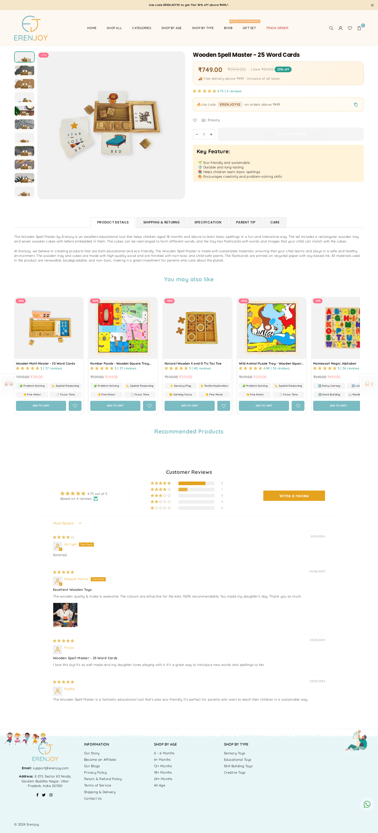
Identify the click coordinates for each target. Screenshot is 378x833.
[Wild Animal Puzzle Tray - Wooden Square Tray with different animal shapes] (271, 328)
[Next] (178, 125)
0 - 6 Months (164, 753)
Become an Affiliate (100, 759)
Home (91, 28)
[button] (359, 28)
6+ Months (162, 759)
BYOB (230, 25)
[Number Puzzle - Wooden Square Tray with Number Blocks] (123, 328)
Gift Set (249, 28)
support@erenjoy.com (50, 768)
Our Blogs (92, 766)
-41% (318, 301)
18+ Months (163, 772)
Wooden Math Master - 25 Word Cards (45, 363)
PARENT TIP (246, 222)
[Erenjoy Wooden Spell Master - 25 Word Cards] (24, 61)
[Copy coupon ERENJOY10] (356, 105)
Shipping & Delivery (99, 792)
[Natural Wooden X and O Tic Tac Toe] (197, 328)
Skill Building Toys (238, 766)
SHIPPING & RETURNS (161, 222)
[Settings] (340, 28)
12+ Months (163, 766)
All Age (159, 785)
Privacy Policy (95, 772)
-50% (95, 301)
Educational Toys (237, 759)
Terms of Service (97, 785)
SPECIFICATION (207, 222)
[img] (63, 537)
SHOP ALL (114, 28)
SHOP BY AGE (171, 28)
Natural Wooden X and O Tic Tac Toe (193, 363)
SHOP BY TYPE (203, 28)
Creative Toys (234, 772)
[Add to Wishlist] (75, 406)
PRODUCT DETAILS (113, 222)
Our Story (91, 753)
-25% (43, 55)
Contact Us (93, 798)
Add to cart (45, 404)
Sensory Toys (234, 753)
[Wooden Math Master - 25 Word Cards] (48, 328)
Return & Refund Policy (103, 779)
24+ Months (163, 779)
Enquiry (213, 120)
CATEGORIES (141, 28)
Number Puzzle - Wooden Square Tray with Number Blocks (119, 363)
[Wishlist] (350, 28)
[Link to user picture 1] (65, 615)
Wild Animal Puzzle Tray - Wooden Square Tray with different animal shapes (271, 363)
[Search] (331, 28)
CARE (275, 222)
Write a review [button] (294, 495)
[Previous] (44, 125)
